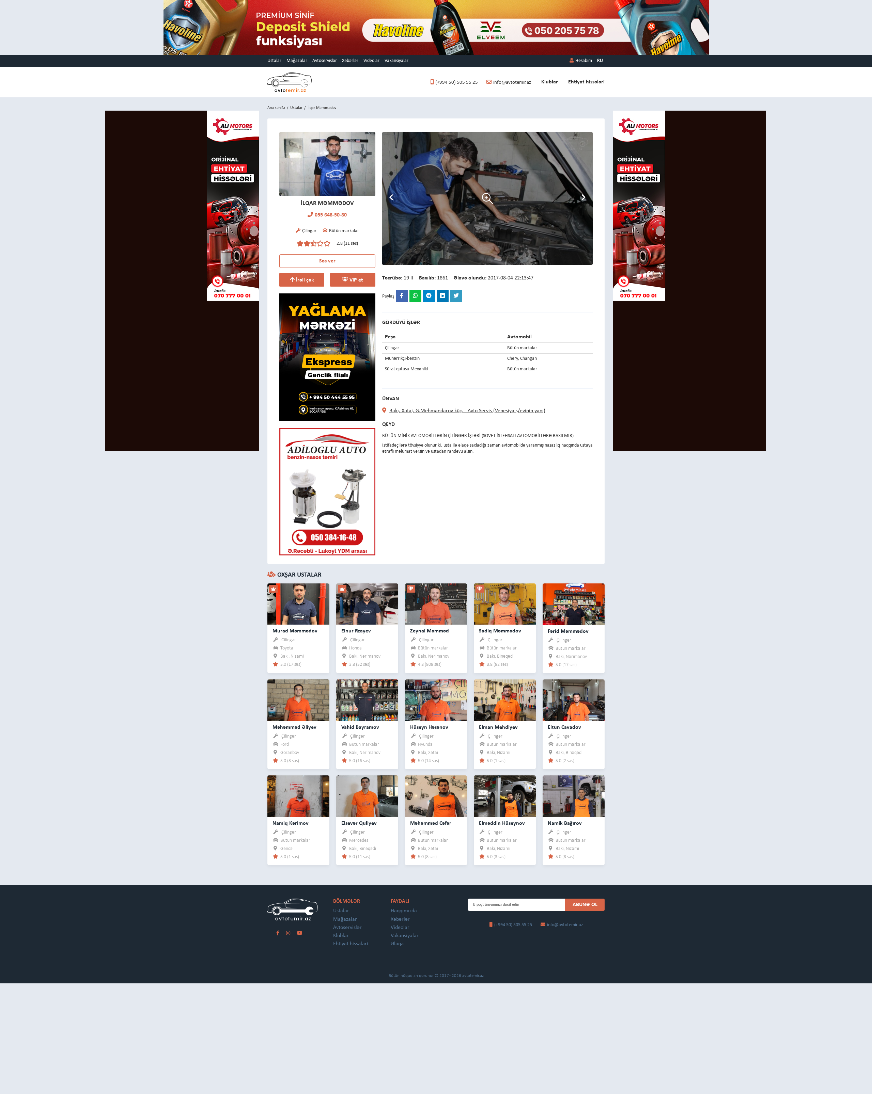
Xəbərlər (350, 60)
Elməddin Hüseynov (502, 823)
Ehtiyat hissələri (586, 82)
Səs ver (327, 261)
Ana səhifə (276, 108)
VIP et (355, 280)
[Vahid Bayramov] (367, 700)
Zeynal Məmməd (429, 631)
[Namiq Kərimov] (298, 796)
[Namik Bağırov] (574, 796)
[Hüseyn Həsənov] (436, 700)
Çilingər (288, 640)
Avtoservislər (324, 60)
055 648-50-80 (331, 215)
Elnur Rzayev (356, 631)
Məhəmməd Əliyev (294, 727)
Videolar (371, 60)
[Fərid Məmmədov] (574, 604)
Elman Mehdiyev (498, 727)
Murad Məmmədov (294, 631)
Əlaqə (397, 944)
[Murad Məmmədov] (298, 604)
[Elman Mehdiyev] (505, 700)
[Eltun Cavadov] (574, 700)
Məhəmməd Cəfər (430, 823)
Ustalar (274, 60)
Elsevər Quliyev (359, 823)
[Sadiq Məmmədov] (505, 604)
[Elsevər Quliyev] (367, 796)
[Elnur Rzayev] (367, 604)
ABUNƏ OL (585, 904)
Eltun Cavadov (564, 727)
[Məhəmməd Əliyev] (298, 700)
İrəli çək (304, 280)
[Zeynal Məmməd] (436, 604)
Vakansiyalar (396, 60)
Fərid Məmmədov (568, 631)
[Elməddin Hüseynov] (505, 796)
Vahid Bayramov (360, 727)
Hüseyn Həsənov (429, 727)
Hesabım (583, 60)
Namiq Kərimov (290, 823)
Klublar (549, 82)
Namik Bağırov (565, 823)
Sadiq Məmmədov (500, 631)
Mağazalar (296, 60)
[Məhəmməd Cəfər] (436, 796)
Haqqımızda (404, 911)
